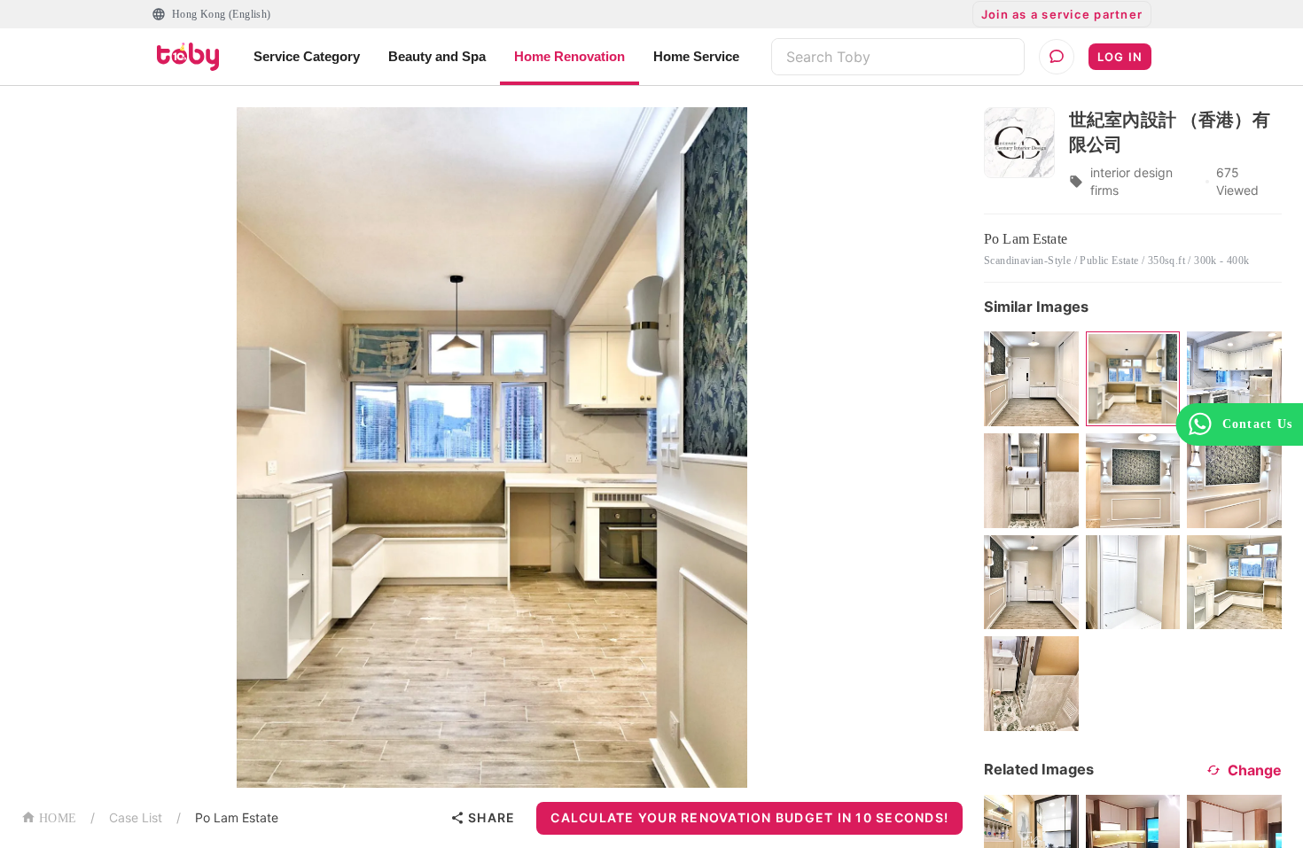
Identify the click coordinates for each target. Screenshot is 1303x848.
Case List (135, 817)
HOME (57, 818)
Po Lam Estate (236, 817)
